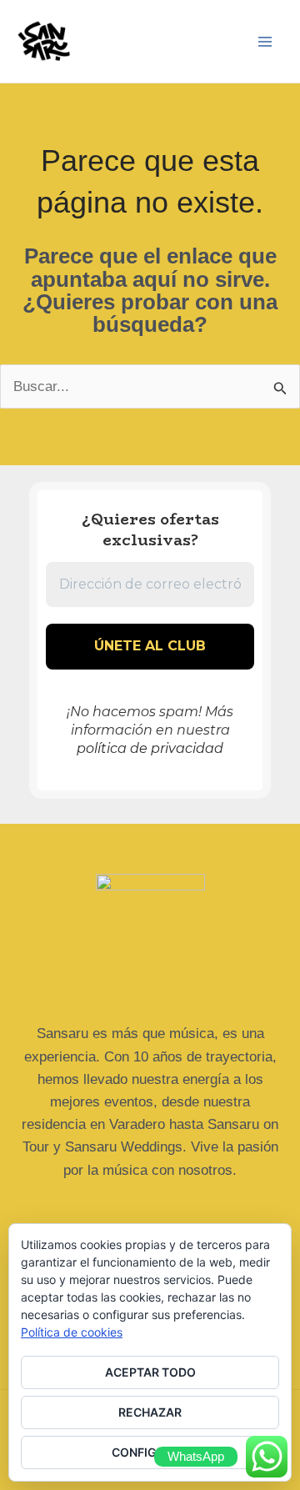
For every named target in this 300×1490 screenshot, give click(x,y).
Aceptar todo (150, 1372)
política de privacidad (150, 748)
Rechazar (150, 1412)
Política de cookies (71, 1332)
